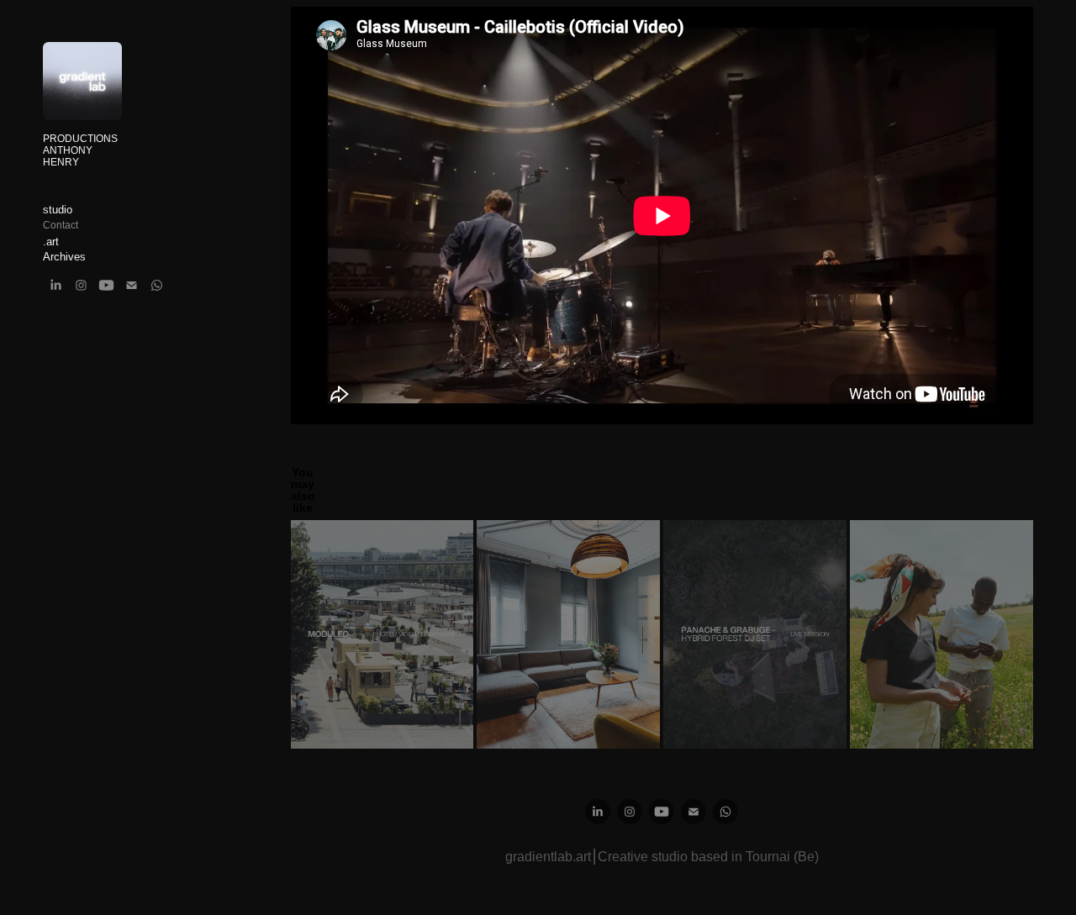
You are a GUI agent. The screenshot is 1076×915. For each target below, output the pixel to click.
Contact (60, 225)
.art (51, 241)
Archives (64, 256)
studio (57, 209)
